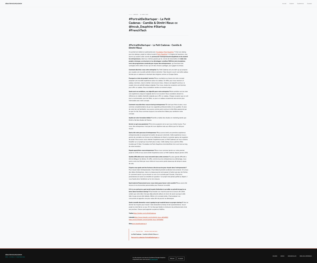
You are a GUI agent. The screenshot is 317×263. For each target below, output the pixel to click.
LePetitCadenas (151, 213)
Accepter (180, 258)
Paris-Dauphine (162, 54)
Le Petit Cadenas (136, 234)
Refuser (172, 258)
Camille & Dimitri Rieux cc (150, 234)
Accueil (284, 3)
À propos (309, 3)
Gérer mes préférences (306, 255)
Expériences (300, 3)
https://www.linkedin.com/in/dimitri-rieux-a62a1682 (151, 217)
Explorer (292, 3)
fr (146, 223)
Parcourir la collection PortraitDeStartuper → (145, 237)
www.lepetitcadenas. (139, 223)
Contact (283, 255)
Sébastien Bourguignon (13, 3)
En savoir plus (154, 259)
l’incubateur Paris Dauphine (165, 52)
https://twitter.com (139, 213)
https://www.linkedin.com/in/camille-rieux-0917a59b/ (146, 219)
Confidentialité (292, 255)
